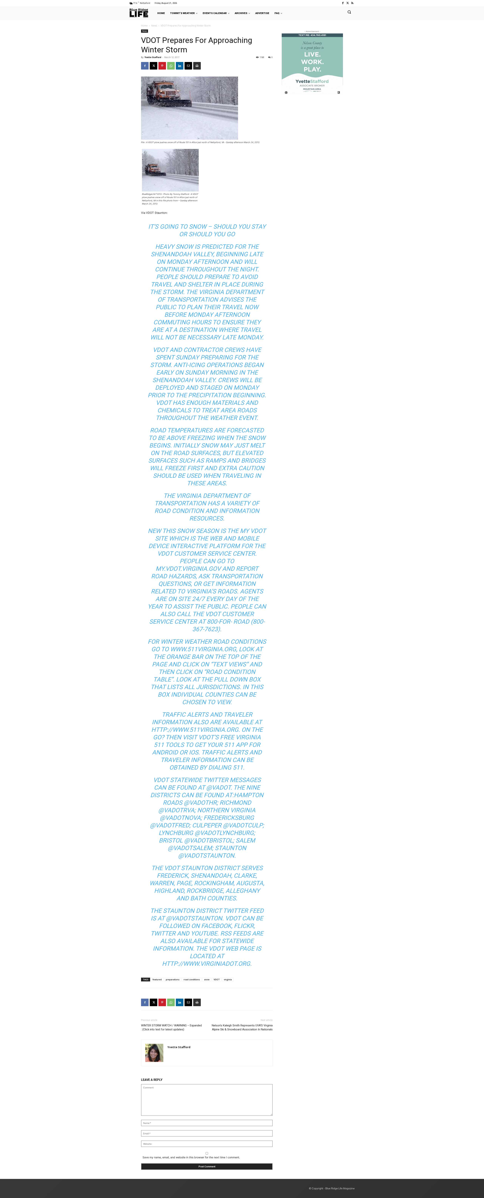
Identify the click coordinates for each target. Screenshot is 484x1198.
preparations (172, 979)
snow (206, 979)
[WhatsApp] (171, 66)
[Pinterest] (162, 66)
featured (157, 979)
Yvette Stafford (152, 57)
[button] (349, 11)
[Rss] (352, 3)
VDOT (217, 979)
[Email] (188, 66)
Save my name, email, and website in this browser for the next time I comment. (191, 1157)
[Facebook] (342, 3)
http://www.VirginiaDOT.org (206, 963)
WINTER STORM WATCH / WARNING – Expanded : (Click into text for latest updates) (171, 1027)
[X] (153, 66)
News (154, 25)
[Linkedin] (179, 66)
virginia (228, 979)
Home (144, 25)
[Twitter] (347, 3)
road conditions (192, 979)
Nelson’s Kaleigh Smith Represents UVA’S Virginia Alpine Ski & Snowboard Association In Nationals (242, 1027)
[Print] (197, 66)
